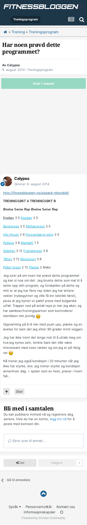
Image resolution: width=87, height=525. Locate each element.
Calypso (13, 65)
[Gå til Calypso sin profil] (7, 181)
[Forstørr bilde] (38, 316)
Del (21, 463)
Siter (19, 391)
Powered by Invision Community (43, 518)
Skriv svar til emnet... (28, 441)
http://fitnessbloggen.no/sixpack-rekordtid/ (36, 193)
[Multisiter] (6, 391)
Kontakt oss (66, 507)
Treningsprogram (40, 70)
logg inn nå (58, 419)
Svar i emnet (43, 83)
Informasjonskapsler (39, 512)
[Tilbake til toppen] (43, 493)
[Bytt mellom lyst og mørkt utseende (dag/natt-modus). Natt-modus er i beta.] (61, 512)
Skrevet (31, 184)
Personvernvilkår (39, 507)
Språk (14, 507)
